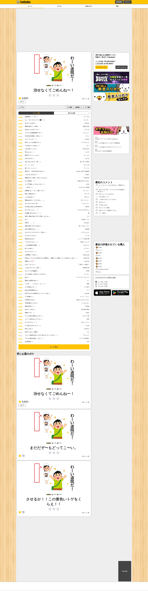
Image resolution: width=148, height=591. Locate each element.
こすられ (86, 129)
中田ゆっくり (85, 219)
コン (88, 290)
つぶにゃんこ (85, 203)
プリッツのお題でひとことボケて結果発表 (107, 142)
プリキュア (86, 335)
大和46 (87, 306)
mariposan (86, 255)
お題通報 (77, 107)
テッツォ (86, 168)
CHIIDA (87, 206)
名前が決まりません (83, 181)
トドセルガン (85, 303)
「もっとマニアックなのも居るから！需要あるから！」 (111, 186)
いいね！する (102, 282)
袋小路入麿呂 (85, 309)
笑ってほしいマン (84, 226)
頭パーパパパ (85, 322)
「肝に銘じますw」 (103, 205)
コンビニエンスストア (82, 277)
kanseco (86, 328)
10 (23, 512)
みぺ (88, 145)
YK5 (99, 255)
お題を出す (88, 6)
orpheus (86, 123)
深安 (88, 319)
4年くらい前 (85, 456)
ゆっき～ (86, 120)
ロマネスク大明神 (84, 187)
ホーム (30, 6)
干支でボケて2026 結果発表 (103, 150)
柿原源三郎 (86, 267)
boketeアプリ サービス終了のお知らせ (106, 138)
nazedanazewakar (103, 269)
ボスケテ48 (85, 316)
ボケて (22, 101)
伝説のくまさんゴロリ (82, 300)
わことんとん (85, 232)
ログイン (127, 2)
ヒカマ (87, 152)
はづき (87, 158)
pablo (87, 312)
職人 (117, 6)
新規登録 (119, 2)
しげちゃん (86, 245)
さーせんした (85, 142)
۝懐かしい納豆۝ (83, 264)
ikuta (99, 272)
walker (87, 174)
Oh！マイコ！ (85, 200)
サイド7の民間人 (84, 338)
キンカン (86, 274)
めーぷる (86, 165)
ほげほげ (86, 222)
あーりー (100, 250)
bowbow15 (86, 149)
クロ (88, 216)
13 (23, 455)
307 (88, 341)
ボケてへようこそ (121, 67)
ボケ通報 (69, 107)
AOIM (87, 271)
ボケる (59, 6)
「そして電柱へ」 (103, 213)
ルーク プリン (84, 296)
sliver (87, 184)
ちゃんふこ (86, 133)
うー (88, 280)
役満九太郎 (86, 126)
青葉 (88, 284)
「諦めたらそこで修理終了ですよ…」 (108, 210)
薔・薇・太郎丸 (84, 161)
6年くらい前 (85, 98)
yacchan (86, 261)
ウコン (87, 136)
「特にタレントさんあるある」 (106, 194)
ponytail (86, 293)
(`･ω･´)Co (86, 116)
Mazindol (86, 177)
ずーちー (86, 248)
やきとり (86, 197)
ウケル (87, 251)
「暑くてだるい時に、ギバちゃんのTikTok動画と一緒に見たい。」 (112, 190)
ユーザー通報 (86, 107)
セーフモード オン (102, 67)
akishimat (86, 258)
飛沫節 (87, 229)
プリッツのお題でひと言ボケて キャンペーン (108, 146)
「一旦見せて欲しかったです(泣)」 (107, 199)
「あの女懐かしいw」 (104, 196)
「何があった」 (102, 202)
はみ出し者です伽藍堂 (82, 171)
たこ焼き (86, 287)
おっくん (86, 155)
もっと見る (54, 347)
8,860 (25, 98)
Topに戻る (125, 571)
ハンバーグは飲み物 (83, 239)
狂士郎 (100, 247)
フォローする (102, 284)
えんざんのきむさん (83, 210)
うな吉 (87, 325)
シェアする (21, 107)
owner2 (87, 139)
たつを (87, 235)
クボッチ (86, 194)
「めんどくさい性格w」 (104, 207)
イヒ (88, 332)
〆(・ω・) (86, 190)
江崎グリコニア (84, 242)
